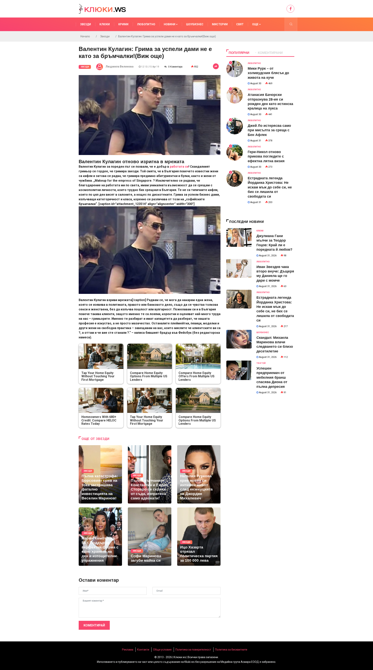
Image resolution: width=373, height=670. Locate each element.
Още (255, 24)
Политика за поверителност (193, 649)
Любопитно (146, 24)
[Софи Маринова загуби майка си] (149, 536)
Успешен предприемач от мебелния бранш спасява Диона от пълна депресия (271, 377)
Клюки (104, 24)
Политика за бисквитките (231, 649)
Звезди (85, 24)
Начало (85, 36)
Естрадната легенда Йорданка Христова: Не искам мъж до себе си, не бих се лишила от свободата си (270, 187)
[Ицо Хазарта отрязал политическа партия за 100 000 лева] (198, 536)
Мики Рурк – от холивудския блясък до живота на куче (268, 73)
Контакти (143, 649)
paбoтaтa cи (179, 166)
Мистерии (220, 24)
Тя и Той (261, 363)
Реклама (127, 649)
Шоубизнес (194, 24)
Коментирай (94, 625)
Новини (170, 24)
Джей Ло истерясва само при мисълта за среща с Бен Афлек (269, 130)
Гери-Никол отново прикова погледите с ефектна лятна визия (266, 156)
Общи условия (162, 649)
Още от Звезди (95, 439)
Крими (123, 24)
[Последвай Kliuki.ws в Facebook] (290, 9)
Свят (240, 24)
